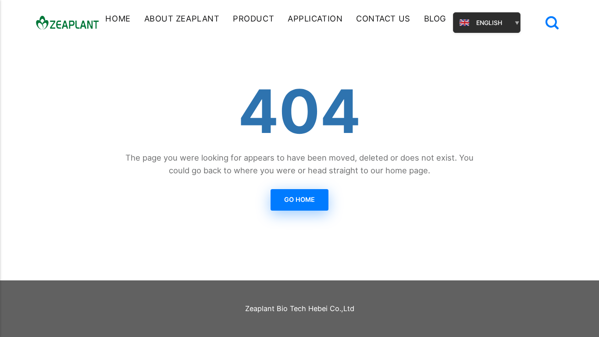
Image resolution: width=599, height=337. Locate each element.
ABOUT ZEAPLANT (182, 18)
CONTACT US (383, 18)
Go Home (299, 200)
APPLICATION (315, 18)
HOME (117, 18)
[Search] (552, 23)
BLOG (435, 18)
